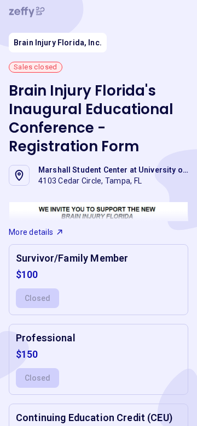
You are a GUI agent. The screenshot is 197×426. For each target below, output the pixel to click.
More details (31, 232)
